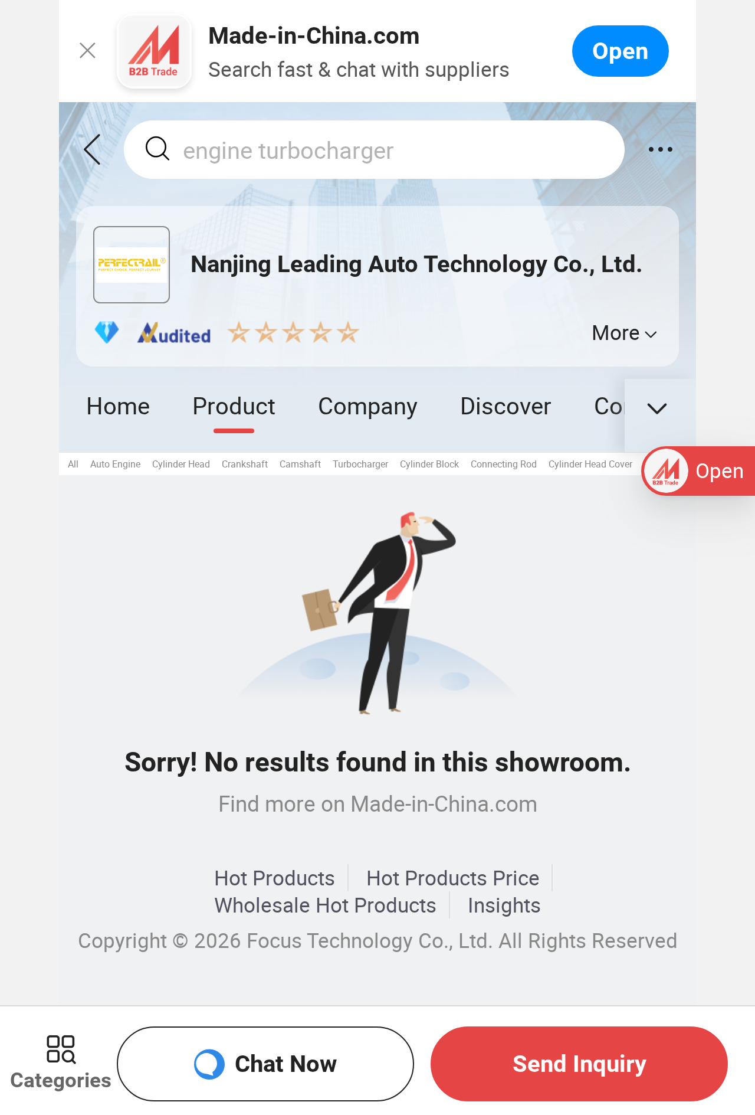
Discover (506, 405)
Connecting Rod (504, 463)
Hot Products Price (453, 877)
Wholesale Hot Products (325, 904)
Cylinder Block (429, 463)
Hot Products (274, 877)
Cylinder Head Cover (590, 463)
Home (118, 405)
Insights (504, 904)
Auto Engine (115, 463)
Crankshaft (245, 463)
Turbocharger (360, 463)
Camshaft (300, 463)
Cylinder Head (181, 463)
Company (368, 405)
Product (233, 405)
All (73, 463)
